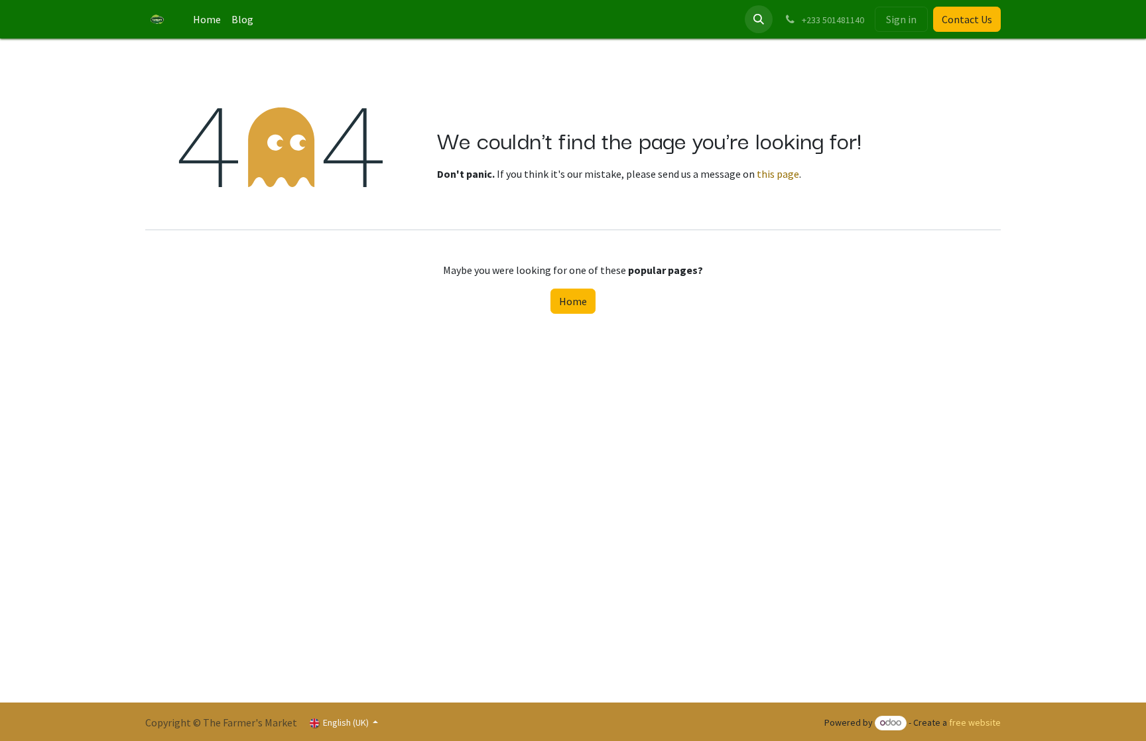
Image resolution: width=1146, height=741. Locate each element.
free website (975, 722)
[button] (759, 19)
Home (573, 301)
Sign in (901, 19)
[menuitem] (207, 19)
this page (778, 173)
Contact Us (967, 19)
